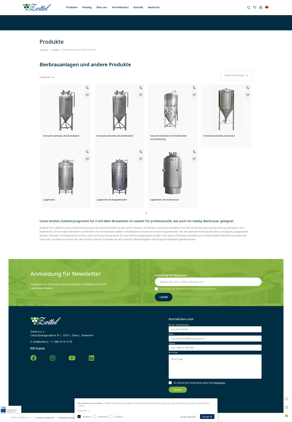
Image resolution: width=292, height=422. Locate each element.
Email (171, 334)
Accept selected (188, 416)
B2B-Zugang (37, 348)
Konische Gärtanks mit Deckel (219, 135)
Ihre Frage (173, 352)
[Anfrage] (260, 7)
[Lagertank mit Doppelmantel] (119, 173)
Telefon (172, 343)
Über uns (101, 7)
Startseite (44, 50)
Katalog (87, 7)
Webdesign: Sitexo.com (68, 417)
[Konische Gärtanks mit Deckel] (226, 109)
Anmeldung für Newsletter (171, 275)
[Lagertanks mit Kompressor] (172, 173)
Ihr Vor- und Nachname (179, 325)
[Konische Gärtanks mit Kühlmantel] (119, 109)
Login (164, 297)
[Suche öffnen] (248, 7)
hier (200, 289)
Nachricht (154, 7)
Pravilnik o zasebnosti (44, 417)
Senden (178, 389)
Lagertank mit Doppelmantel (112, 199)
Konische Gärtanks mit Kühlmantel (115, 135)
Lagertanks (49, 199)
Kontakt (138, 7)
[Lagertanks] (66, 173)
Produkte (72, 7)
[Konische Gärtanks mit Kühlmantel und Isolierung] (172, 109)
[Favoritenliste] (254, 7)
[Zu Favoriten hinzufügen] (87, 95)
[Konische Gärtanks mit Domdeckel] (66, 109)
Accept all (207, 416)
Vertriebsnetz (120, 7)
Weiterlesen (219, 382)
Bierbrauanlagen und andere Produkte (79, 49)
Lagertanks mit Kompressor (164, 199)
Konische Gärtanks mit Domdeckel (61, 135)
